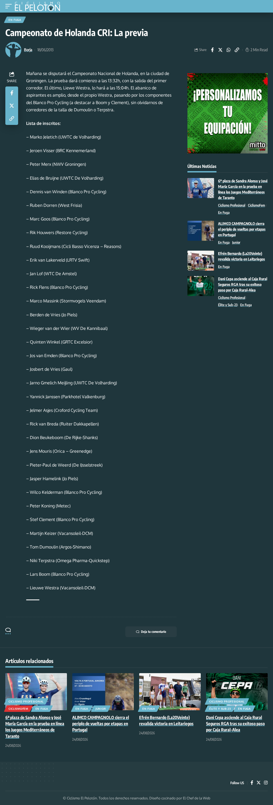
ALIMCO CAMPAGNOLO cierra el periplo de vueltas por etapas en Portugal (242, 229)
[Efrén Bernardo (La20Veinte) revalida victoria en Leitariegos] (200, 261)
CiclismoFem (256, 205)
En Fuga (15, 19)
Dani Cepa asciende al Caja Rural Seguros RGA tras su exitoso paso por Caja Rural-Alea (242, 284)
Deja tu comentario (153, 632)
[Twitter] (258, 783)
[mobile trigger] (9, 6)
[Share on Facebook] (212, 50)
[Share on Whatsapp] (228, 50)
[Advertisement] (227, 351)
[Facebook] (252, 783)
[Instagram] (266, 783)
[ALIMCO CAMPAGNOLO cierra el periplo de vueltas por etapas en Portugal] (200, 231)
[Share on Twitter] (220, 50)
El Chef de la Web (196, 798)
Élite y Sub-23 (228, 305)
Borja (28, 49)
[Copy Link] (237, 50)
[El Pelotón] (39, 7)
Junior (236, 242)
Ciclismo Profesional (231, 205)
